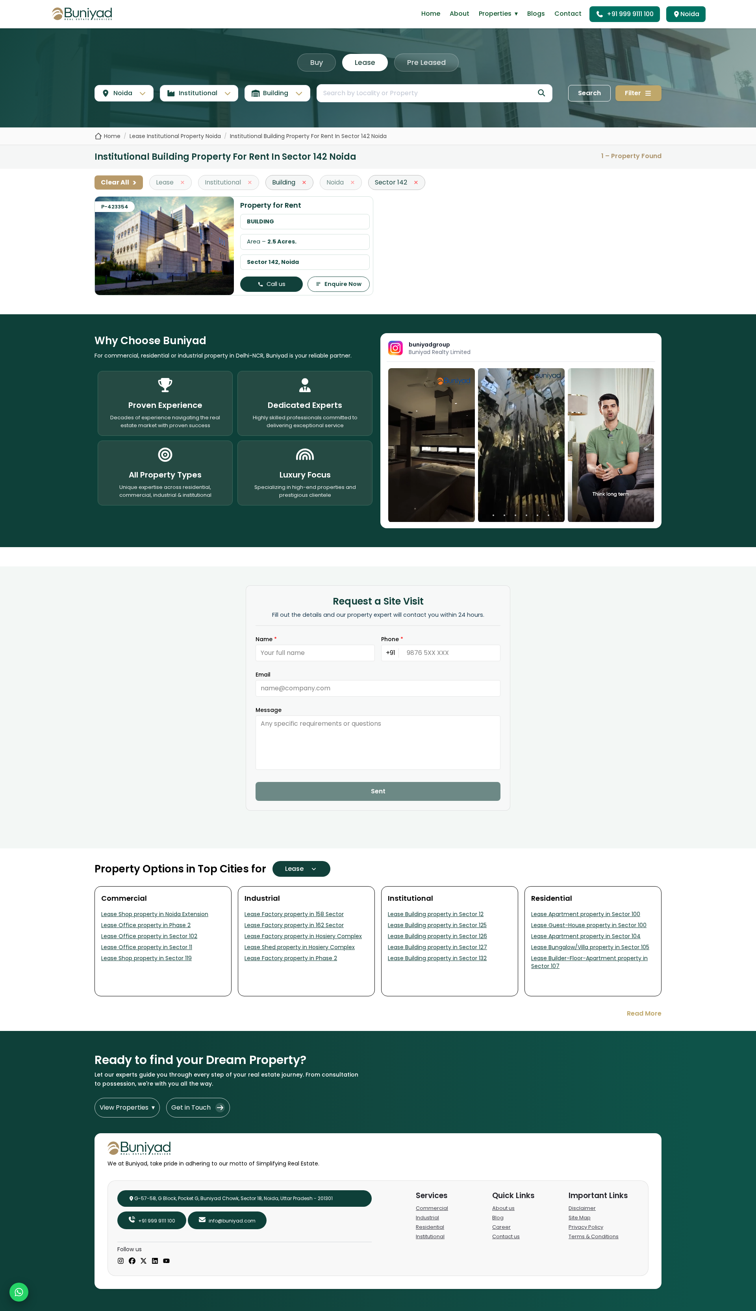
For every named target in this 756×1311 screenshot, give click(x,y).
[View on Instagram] (431, 445)
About (459, 13)
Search (589, 93)
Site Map (580, 1217)
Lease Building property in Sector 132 (437, 958)
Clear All (119, 182)
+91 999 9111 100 (630, 13)
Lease (365, 62)
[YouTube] (166, 1261)
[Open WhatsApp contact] (18, 1292)
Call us (276, 284)
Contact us (506, 1236)
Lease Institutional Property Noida (175, 136)
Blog (498, 1217)
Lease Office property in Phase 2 (146, 925)
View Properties (127, 1107)
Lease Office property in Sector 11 (146, 947)
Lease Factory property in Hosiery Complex (303, 936)
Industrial (427, 1217)
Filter (633, 93)
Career (501, 1227)
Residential (430, 1227)
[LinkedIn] (155, 1261)
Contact (568, 13)
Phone (392, 639)
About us (503, 1208)
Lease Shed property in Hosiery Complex (300, 947)
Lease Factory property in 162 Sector (294, 925)
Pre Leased (426, 62)
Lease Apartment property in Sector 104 (586, 936)
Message (269, 710)
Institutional (430, 1236)
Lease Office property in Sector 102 (149, 936)
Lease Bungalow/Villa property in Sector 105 (590, 947)
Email (263, 675)
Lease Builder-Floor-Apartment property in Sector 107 (589, 962)
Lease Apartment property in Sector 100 (585, 914)
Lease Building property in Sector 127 (437, 947)
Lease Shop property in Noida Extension (154, 914)
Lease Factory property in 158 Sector (294, 914)
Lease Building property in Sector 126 (437, 936)
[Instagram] (120, 1261)
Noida (689, 13)
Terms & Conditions (594, 1236)
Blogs (536, 13)
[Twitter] (143, 1261)
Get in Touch (191, 1107)
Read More (644, 1013)
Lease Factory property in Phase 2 (291, 958)
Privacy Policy (586, 1227)
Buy (316, 62)
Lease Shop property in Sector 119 (146, 958)
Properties (498, 13)
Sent (378, 791)
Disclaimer (582, 1208)
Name (266, 639)
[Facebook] (132, 1261)
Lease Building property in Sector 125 (437, 925)
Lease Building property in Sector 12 (436, 914)
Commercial (432, 1208)
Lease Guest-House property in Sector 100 (589, 925)
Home (430, 13)
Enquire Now (342, 284)
